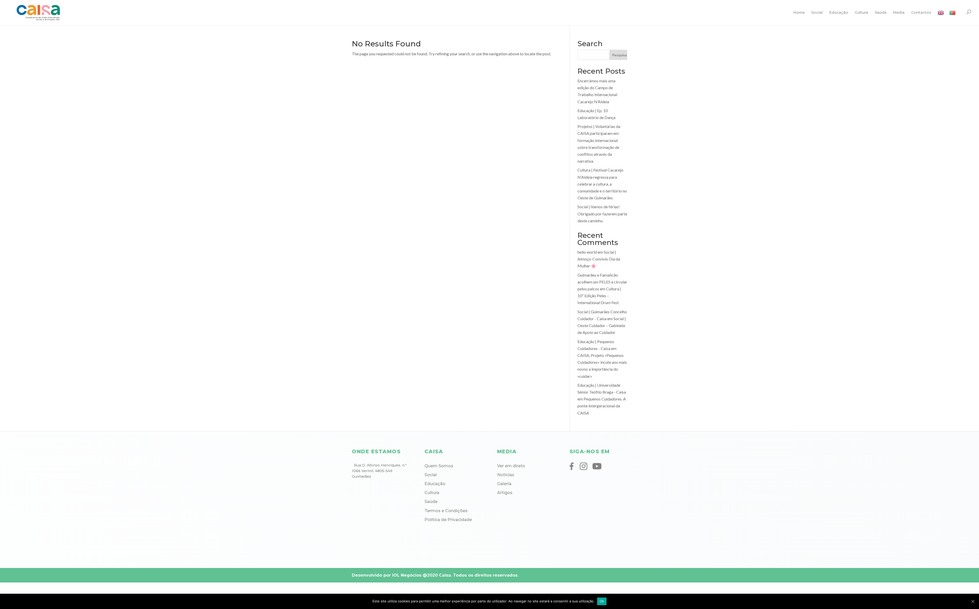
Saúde (880, 13)
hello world (587, 252)
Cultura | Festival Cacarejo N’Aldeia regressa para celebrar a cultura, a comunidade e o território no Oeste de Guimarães (602, 183)
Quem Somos (438, 465)
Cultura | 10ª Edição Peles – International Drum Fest (599, 295)
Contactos (921, 13)
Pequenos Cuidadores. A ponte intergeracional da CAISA (601, 405)
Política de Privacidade (448, 519)
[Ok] (972, 601)
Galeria (504, 483)
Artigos (504, 492)
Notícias (505, 474)
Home (799, 13)
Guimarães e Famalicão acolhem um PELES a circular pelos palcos (602, 282)
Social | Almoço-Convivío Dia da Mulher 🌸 (598, 259)
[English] (941, 17)
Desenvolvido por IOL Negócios (386, 575)
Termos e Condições (446, 510)
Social (817, 13)
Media (899, 13)
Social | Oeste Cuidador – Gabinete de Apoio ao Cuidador (601, 325)
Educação (838, 13)
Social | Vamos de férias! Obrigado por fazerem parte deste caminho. (602, 213)
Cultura (861, 13)
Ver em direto (511, 465)
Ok (602, 601)
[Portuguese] (952, 17)
